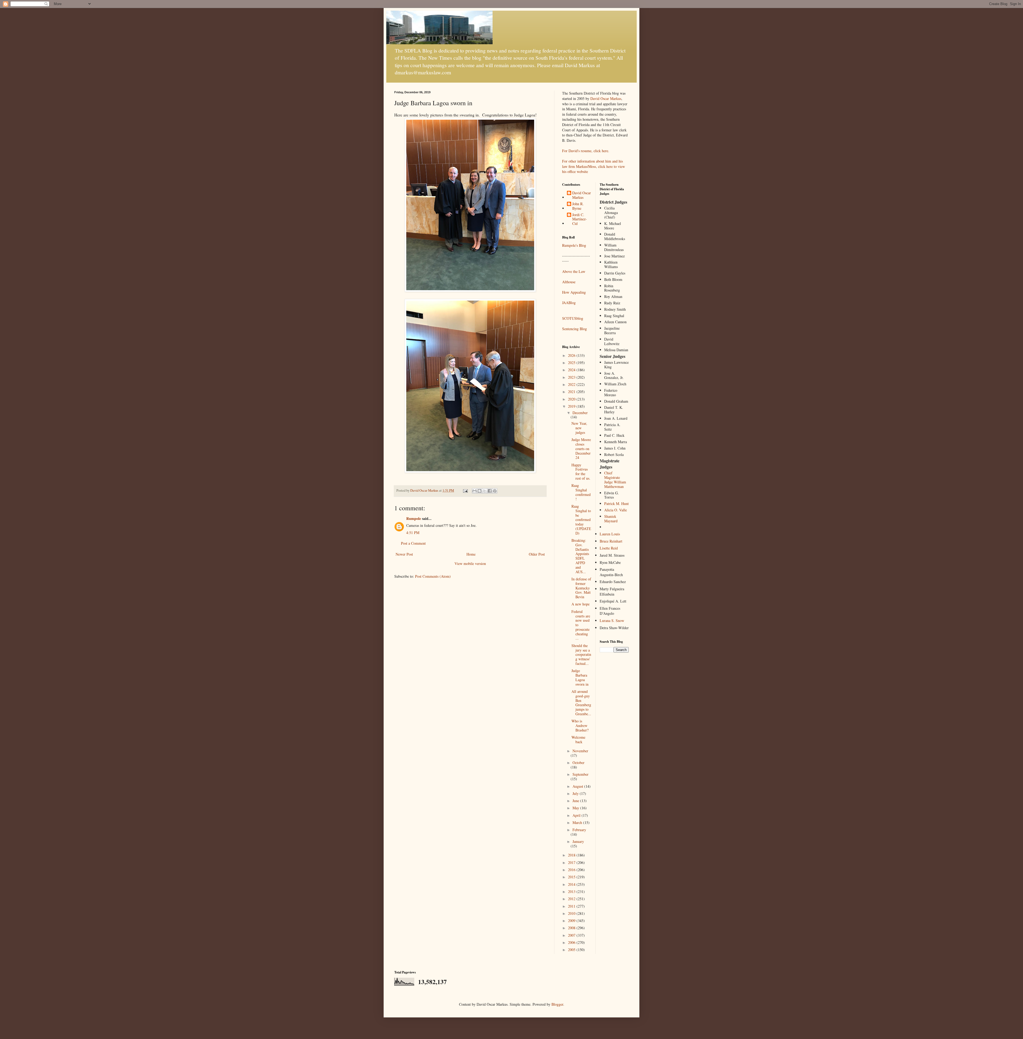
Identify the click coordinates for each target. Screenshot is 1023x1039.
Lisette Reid (609, 548)
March (578, 822)
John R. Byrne (578, 206)
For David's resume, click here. (585, 150)
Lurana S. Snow (612, 620)
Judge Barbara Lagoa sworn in (579, 677)
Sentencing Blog (574, 328)
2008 (572, 927)
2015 (572, 876)
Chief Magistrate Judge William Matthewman (615, 479)
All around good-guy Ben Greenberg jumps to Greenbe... (581, 702)
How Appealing (574, 292)
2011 (572, 906)
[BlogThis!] (479, 491)
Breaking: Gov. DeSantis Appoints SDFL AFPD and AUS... (580, 556)
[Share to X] (484, 491)
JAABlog (569, 302)
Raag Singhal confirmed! (581, 492)
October (578, 762)
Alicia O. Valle (615, 509)
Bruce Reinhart (611, 541)
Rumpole (413, 518)
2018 (572, 855)
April (577, 815)
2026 (572, 355)
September (580, 774)
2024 (572, 369)
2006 (572, 942)
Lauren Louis (610, 533)
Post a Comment (413, 543)
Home (471, 554)
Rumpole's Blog (574, 245)
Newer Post (404, 554)
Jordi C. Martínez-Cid (579, 219)
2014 (572, 884)
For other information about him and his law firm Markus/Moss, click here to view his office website (593, 166)
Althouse (568, 281)
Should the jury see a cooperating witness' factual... (581, 654)
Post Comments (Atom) (433, 576)
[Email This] (474, 491)
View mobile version (470, 563)
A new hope (580, 604)
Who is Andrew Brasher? (579, 725)
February (579, 829)
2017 (572, 862)
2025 (572, 362)
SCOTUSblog (572, 318)
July (576, 793)
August (578, 786)
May (576, 807)
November (580, 750)
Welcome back (578, 739)
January (578, 841)
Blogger (557, 1004)
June (576, 800)
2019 (572, 406)
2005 (572, 949)
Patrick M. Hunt (616, 503)
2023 (572, 377)
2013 (572, 891)
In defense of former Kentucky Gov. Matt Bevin (581, 587)
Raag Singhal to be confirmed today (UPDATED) (581, 520)
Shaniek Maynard (611, 518)
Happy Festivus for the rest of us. (580, 471)
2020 (572, 399)
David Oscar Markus (605, 98)
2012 (572, 898)
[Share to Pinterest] (494, 491)
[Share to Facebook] (489, 491)
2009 (572, 920)
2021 (572, 391)
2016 (572, 869)
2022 (572, 384)
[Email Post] (465, 490)
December (580, 412)
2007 (572, 935)
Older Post (537, 554)
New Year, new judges (579, 428)
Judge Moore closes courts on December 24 (581, 448)
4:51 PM (412, 532)
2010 (572, 913)
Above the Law (573, 271)
